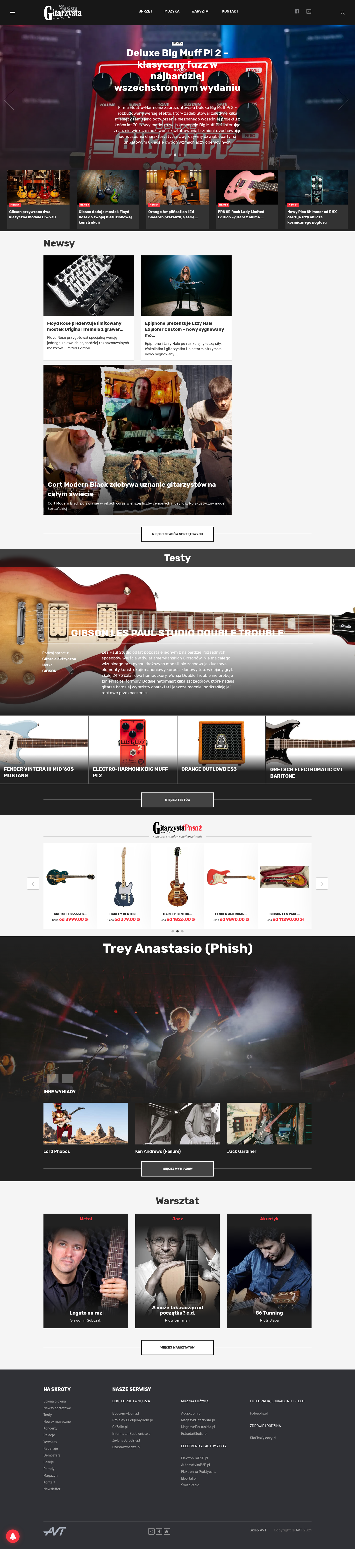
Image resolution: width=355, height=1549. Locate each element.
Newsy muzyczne (57, 1422)
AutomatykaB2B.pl (195, 1465)
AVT (299, 1530)
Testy (47, 1415)
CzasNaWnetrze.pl (126, 1447)
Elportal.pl (188, 1478)
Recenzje (50, 1449)
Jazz (177, 1219)
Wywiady (50, 1442)
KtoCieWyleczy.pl (263, 1438)
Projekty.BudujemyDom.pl (132, 1420)
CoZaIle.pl (120, 1427)
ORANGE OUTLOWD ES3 (209, 769)
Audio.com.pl (191, 1413)
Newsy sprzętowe (57, 1408)
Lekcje (48, 1462)
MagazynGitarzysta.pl (198, 1420)
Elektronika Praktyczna (198, 1472)
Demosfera (52, 1455)
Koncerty (50, 1428)
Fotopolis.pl (259, 1413)
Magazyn (50, 1476)
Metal (86, 1219)
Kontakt (230, 11)
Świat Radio (190, 1485)
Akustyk (269, 1219)
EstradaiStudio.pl (194, 1434)
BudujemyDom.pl (125, 1413)
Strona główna (54, 1401)
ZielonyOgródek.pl (126, 1440)
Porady (49, 1469)
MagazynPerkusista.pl (198, 1427)
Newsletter (51, 1489)
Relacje (49, 1435)
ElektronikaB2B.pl (194, 1458)
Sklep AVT (258, 1530)
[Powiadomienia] (13, 1536)
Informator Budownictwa (131, 1434)
